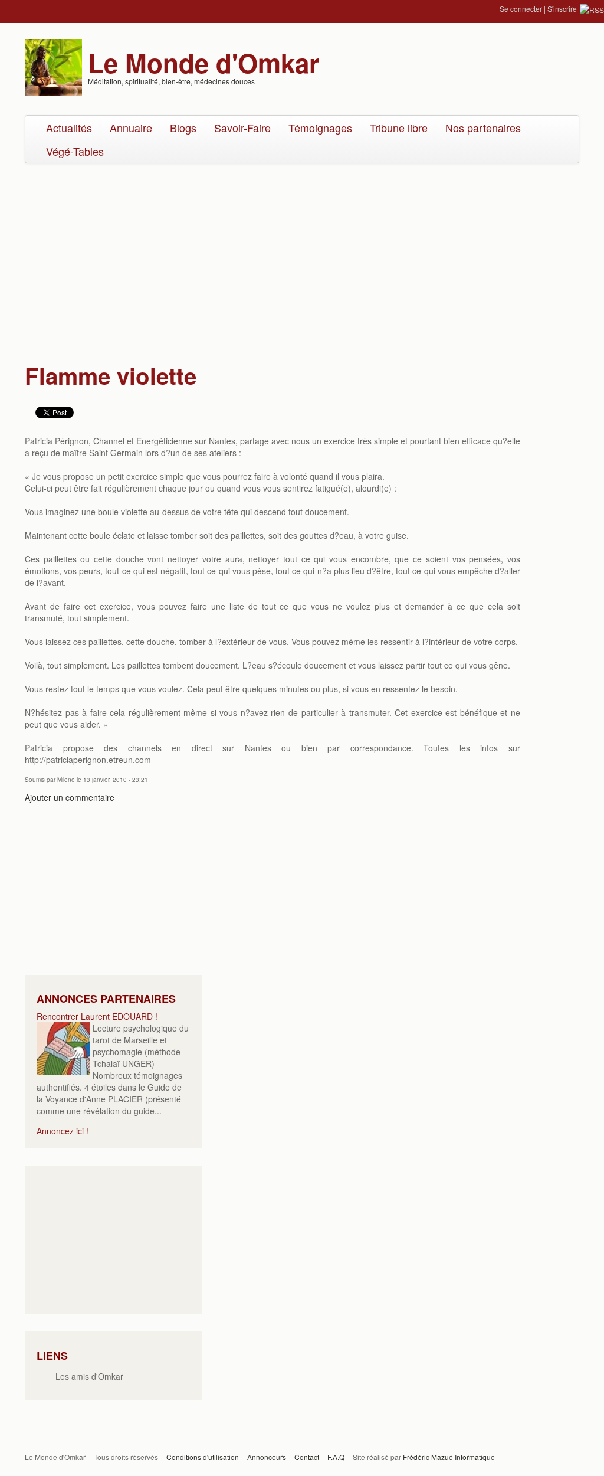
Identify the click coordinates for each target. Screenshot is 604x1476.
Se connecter (521, 9)
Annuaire (131, 127)
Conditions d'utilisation (202, 1457)
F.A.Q (335, 1457)
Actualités (69, 127)
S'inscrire (562, 9)
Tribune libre (399, 127)
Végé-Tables (75, 151)
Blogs (183, 127)
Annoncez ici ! (62, 1131)
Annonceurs (266, 1457)
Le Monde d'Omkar (203, 62)
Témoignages (320, 127)
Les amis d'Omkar (89, 1376)
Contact (306, 1457)
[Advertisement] (302, 258)
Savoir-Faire (242, 127)
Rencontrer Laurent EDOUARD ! (97, 1016)
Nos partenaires (483, 127)
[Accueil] (53, 66)
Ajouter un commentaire (69, 797)
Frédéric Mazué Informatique (449, 1457)
